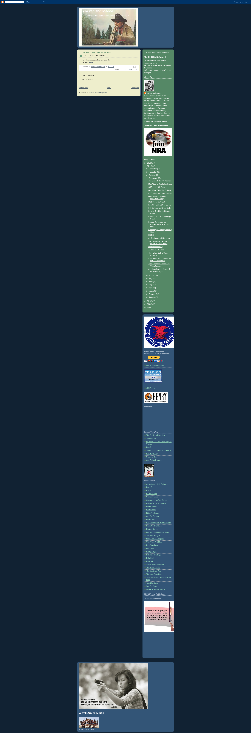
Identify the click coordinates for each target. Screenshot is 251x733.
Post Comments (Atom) (98, 93)
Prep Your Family (152, 545)
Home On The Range (154, 526)
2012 (149, 163)
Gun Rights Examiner (154, 460)
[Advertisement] (156, 644)
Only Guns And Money (154, 542)
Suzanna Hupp (151, 457)
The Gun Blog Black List (155, 435)
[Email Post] (134, 67)
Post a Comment (88, 79)
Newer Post (83, 88)
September (153, 178)
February (152, 294)
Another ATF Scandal (156, 250)
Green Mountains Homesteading (158, 523)
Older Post (135, 88)
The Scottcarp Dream (154, 571)
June (151, 282)
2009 (149, 304)
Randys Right (151, 552)
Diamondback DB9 (155, 247)
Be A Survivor (151, 494)
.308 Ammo (150, 388)
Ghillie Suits (150, 519)
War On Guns (151, 586)
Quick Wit (150, 548)
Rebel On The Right (153, 555)
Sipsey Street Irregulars (155, 565)
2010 (149, 301)
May (151, 285)
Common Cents (152, 497)
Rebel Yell (150, 558)
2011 (149, 166)
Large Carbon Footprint (155, 539)
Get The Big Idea (152, 516)
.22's (122, 69)
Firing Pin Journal (152, 513)
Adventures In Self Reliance (156, 484)
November (153, 172)
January (152, 297)
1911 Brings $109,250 (156, 202)
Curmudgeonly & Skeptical (156, 503)
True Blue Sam (152, 583)
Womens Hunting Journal (155, 589)
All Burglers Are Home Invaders (160, 193)
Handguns (133, 69)
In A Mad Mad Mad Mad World (157, 532)
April (151, 288)
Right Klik (150, 561)
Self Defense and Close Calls (159, 208)
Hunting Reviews (152, 529)
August (152, 275)
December (153, 169)
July (151, 279)
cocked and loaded (98, 11)
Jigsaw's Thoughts (153, 536)
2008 (149, 307)
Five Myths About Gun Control (159, 205)
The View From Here (154, 574)
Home (109, 88)
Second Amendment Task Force (158, 450)
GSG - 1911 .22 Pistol (94, 55)
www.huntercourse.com (155, 366)
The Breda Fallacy (153, 568)
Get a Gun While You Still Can (159, 190)
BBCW (148, 490)
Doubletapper (151, 510)
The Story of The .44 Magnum (159, 181)
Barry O (149, 487)
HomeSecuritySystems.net (153, 381)
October (152, 175)
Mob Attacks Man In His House (160, 184)
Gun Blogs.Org (152, 454)
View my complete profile (156, 121)
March (151, 291)
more (91, 62)
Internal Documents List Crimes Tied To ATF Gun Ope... (158, 224)
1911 (126, 69)
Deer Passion (151, 507)
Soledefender (151, 438)
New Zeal (149, 447)
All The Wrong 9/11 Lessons (159, 238)
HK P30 (151, 235)
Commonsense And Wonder (156, 500)
